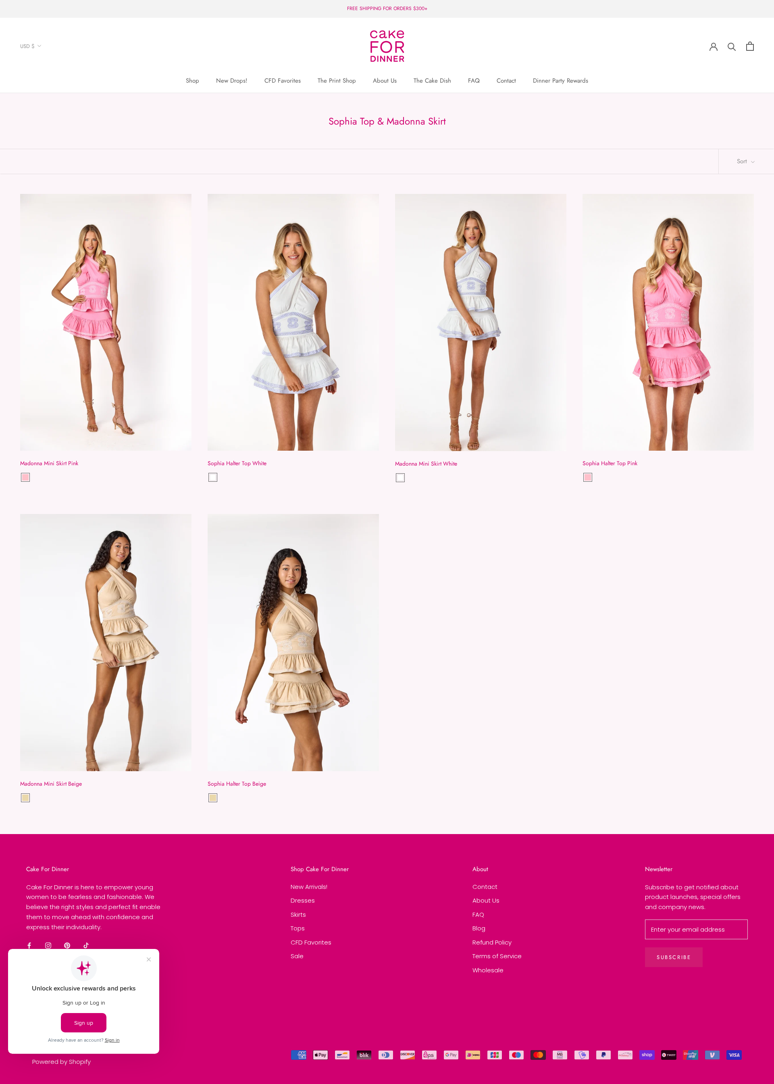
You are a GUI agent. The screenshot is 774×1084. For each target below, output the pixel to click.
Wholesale (488, 970)
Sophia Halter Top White (237, 463)
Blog (478, 928)
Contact (506, 80)
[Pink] (25, 477)
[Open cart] (750, 46)
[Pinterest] (67, 945)
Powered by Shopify (61, 1061)
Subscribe (674, 957)
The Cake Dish (432, 80)
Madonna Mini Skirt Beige (51, 784)
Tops (298, 928)
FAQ (474, 80)
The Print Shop (337, 80)
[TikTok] (86, 945)
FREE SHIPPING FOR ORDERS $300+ (387, 8)
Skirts (298, 914)
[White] (213, 477)
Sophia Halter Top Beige (237, 784)
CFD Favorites (282, 80)
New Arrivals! (309, 886)
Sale (297, 956)
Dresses (303, 900)
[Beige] (25, 798)
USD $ (27, 46)
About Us (385, 80)
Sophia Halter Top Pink (610, 463)
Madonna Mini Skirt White (426, 464)
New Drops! (232, 80)
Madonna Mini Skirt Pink (49, 463)
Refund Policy (492, 942)
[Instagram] (48, 945)
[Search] (732, 46)
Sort (743, 161)
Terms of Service (497, 956)
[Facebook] (29, 945)
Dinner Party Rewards (560, 80)
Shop (192, 80)
